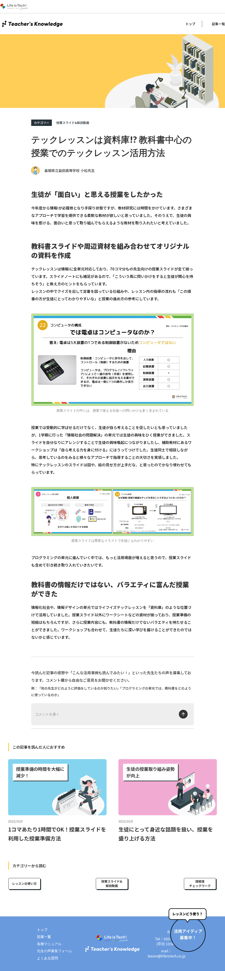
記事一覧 (218, 23)
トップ (190, 23)
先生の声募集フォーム (54, 950)
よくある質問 (47, 958)
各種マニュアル (49, 943)
